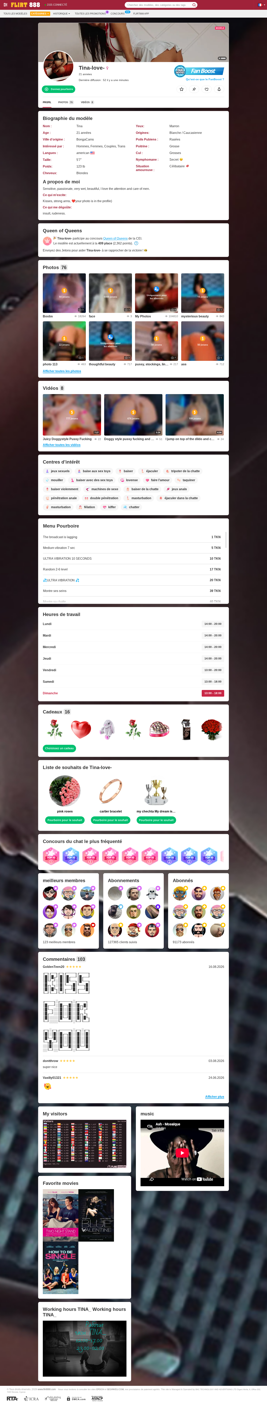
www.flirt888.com (47, 1389)
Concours (118, 13)
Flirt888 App (141, 13)
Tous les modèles (15, 13)
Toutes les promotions (90, 13)
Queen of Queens (115, 238)
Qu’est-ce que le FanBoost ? (205, 79)
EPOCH (100, 1389)
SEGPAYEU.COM (115, 1389)
